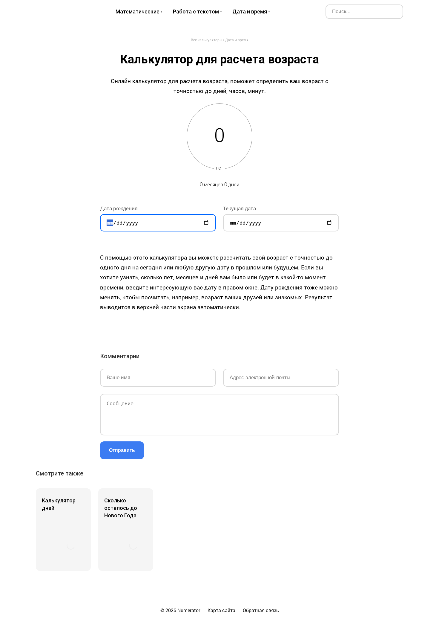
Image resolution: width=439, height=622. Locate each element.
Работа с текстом (196, 11)
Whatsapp (261, 327)
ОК (211, 327)
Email (278, 327)
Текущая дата (239, 208)
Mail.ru (227, 327)
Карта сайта (221, 610)
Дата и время (249, 11)
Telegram (244, 327)
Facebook (177, 327)
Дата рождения (119, 208)
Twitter (194, 327)
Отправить (122, 450)
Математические (137, 11)
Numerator (64, 11)
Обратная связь (261, 610)
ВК (161, 327)
